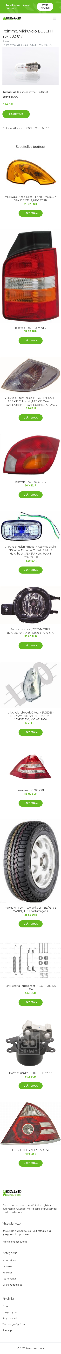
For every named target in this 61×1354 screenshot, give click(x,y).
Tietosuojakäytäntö (13, 1324)
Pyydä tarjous (45, 6)
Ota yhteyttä (9, 1312)
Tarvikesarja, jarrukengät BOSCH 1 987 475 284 (30, 987)
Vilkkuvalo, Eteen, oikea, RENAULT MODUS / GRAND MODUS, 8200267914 (30, 198)
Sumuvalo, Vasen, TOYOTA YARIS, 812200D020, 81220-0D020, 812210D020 (30, 631)
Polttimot (43, 92)
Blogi (5, 1306)
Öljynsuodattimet (26, 92)
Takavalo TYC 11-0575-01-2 (30, 327)
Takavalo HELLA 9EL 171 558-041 (30, 1150)
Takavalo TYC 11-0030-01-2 (31, 481)
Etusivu (6, 41)
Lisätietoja (16, 114)
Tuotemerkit (9, 1278)
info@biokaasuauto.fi (14, 1241)
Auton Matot (9, 1260)
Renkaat (7, 1272)
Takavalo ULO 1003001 (30, 790)
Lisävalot (7, 1266)
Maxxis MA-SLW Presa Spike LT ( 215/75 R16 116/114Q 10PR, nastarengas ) (30, 909)
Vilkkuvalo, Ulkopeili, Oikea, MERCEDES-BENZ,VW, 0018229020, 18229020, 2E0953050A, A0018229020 (31, 716)
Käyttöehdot (9, 1318)
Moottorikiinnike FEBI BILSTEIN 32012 (30, 1073)
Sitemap (7, 1330)
